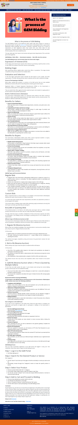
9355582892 (12, 0)
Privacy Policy (7, 411)
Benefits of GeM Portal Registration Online (61, 37)
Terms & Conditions (9, 409)
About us (6, 415)
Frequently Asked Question (57, 10)
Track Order (70, 5)
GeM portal (23, 45)
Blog (66, 10)
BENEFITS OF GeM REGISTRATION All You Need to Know (61, 21)
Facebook (14, 399)
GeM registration (19, 310)
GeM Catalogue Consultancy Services (42, 10)
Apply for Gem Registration (58, 18)
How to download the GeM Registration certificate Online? (60, 29)
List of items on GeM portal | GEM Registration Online (60, 33)
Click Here (28, 401)
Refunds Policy (7, 413)
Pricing (6, 407)
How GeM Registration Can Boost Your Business (60, 40)
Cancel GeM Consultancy (27, 10)
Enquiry (69, 10)
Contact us (7, 416)
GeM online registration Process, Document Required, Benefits (59, 25)
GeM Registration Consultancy (14, 10)
